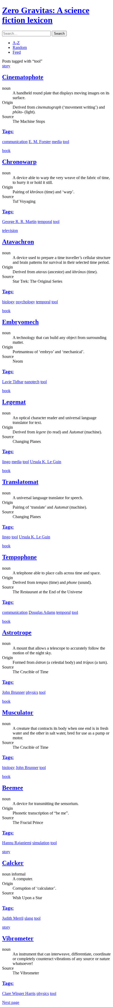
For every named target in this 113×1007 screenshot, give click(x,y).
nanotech (31, 381)
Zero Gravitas (45, 15)
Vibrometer (18, 938)
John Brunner (13, 692)
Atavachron (18, 241)
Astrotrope (17, 632)
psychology (25, 302)
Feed (17, 52)
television (10, 230)
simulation (40, 843)
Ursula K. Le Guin (45, 461)
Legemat (14, 401)
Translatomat (20, 481)
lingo (6, 461)
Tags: (8, 131)
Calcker (13, 862)
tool (66, 141)
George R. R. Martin (19, 221)
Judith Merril (12, 918)
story (6, 66)
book (6, 150)
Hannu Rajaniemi (16, 843)
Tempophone (19, 557)
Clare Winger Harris (18, 993)
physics (32, 692)
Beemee (12, 787)
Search (59, 34)
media (57, 141)
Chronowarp (19, 161)
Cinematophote (22, 77)
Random (20, 47)
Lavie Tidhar (12, 381)
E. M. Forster (40, 141)
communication (15, 141)
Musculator (17, 712)
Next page (10, 1002)
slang (28, 918)
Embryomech (20, 321)
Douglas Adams (42, 612)
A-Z (16, 43)
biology (8, 302)
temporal (45, 221)
